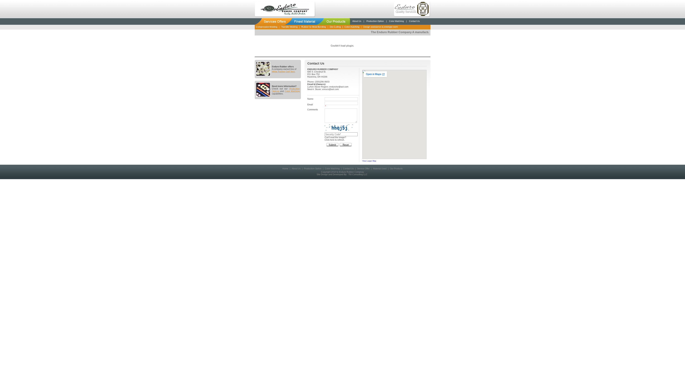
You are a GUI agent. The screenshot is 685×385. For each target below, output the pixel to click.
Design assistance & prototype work (380, 27)
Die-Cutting (335, 27)
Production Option (375, 21)
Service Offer (363, 168)
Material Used (380, 168)
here (332, 140)
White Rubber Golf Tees (283, 71)
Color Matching (396, 21)
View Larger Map (369, 161)
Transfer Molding (289, 27)
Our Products (396, 168)
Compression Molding (266, 27)
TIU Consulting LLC (357, 174)
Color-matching (351, 27)
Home (285, 168)
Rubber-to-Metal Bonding (313, 27)
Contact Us (414, 21)
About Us (356, 21)
